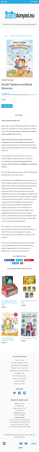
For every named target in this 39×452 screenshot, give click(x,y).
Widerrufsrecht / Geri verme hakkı (19, 370)
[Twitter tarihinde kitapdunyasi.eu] (14, 393)
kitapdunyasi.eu (19, 434)
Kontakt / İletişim (19, 381)
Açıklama (19, 115)
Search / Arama (19, 360)
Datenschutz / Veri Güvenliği (19, 365)
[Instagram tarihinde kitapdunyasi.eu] (24, 393)
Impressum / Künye (19, 383)
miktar (3, 99)
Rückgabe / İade (19, 373)
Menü (5, 1)
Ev (6, 36)
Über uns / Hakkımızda (19, 378)
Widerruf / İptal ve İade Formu (19, 368)
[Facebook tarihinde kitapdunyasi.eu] (19, 393)
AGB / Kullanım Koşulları (19, 376)
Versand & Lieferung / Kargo (19, 362)
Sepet (36, 1)
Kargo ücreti (32, 94)
